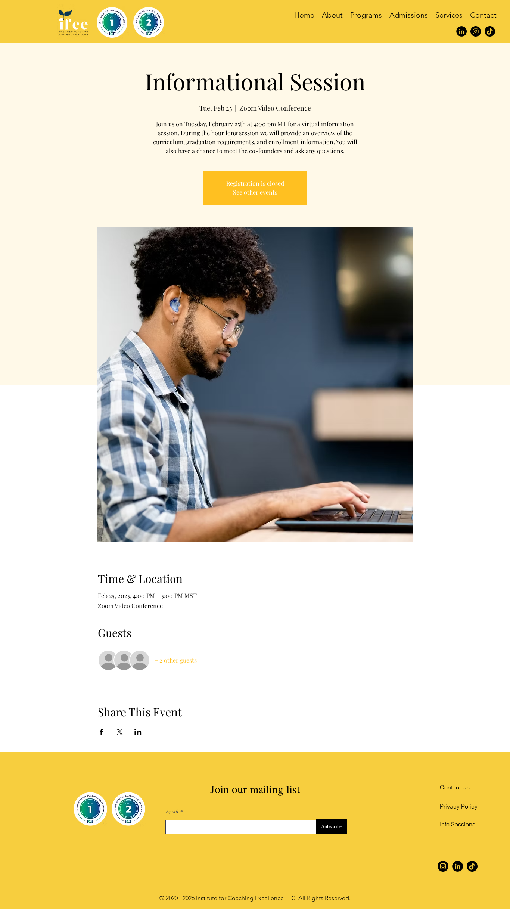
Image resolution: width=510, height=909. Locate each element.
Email (172, 811)
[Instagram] (475, 31)
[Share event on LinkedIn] (138, 732)
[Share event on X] (119, 732)
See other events (255, 192)
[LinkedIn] (461, 31)
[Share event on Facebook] (101, 732)
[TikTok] (490, 31)
